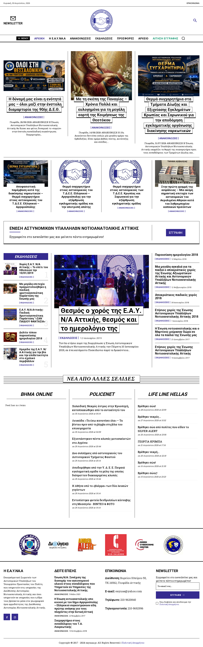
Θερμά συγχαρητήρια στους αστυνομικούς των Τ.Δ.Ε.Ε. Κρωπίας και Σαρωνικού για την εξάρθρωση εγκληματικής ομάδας (126, 195)
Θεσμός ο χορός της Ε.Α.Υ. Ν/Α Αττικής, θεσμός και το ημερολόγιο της (101, 319)
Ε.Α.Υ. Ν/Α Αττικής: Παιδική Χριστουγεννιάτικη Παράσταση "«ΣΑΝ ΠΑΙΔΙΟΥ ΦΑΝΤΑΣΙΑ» (32, 315)
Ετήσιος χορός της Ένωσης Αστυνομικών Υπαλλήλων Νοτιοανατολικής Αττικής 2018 (176, 313)
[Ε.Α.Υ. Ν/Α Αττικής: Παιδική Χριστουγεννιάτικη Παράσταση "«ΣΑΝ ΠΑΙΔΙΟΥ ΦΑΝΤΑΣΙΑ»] (10, 314)
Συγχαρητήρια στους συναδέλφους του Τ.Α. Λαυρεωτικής (68, 623)
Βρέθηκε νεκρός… (149, 416)
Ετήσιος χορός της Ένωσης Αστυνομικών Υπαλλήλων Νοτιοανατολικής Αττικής (174, 350)
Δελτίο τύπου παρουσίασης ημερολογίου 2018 (30, 335)
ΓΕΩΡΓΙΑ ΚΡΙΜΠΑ (150, 441)
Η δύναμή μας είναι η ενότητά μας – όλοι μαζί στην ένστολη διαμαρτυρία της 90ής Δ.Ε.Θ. (35, 104)
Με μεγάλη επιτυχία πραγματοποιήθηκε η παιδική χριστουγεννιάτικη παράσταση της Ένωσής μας (32, 291)
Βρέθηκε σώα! (147, 406)
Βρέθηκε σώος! (147, 473)
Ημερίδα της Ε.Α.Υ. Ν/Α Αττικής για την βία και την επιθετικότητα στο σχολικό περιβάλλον (33, 355)
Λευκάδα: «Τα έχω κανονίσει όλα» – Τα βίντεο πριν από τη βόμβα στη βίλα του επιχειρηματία (97, 424)
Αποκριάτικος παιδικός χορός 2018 (176, 296)
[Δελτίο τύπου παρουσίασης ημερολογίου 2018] (10, 337)
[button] (195, 20)
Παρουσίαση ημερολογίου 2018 (176, 255)
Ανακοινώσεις (34, 117)
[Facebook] (7, 617)
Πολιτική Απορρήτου (169, 604)
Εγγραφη (175, 595)
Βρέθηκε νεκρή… (148, 452)
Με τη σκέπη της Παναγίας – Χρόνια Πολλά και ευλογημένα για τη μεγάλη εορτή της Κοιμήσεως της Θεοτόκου (101, 109)
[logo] (101, 21)
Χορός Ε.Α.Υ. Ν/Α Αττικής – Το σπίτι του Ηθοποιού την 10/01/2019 (33, 269)
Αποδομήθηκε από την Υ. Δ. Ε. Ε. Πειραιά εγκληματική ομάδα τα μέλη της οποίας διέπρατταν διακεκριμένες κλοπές (98, 471)
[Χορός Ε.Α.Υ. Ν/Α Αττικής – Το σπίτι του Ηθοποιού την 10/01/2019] (10, 269)
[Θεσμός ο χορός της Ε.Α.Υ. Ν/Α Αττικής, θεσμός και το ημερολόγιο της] (101, 281)
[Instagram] (15, 617)
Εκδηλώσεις (26, 277)
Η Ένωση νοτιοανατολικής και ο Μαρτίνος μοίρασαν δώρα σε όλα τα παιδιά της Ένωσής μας (177, 332)
